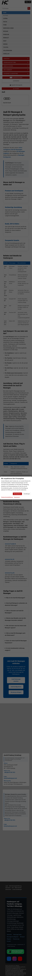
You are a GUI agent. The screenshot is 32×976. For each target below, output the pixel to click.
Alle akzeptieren (17, 493)
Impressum (17, 497)
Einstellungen (27, 493)
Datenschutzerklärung (7, 497)
